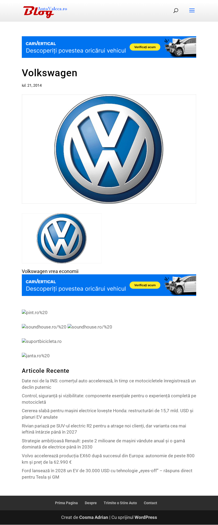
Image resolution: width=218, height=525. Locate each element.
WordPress (146, 517)
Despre (91, 503)
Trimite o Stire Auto (120, 503)
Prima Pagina (66, 503)
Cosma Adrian (93, 517)
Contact (150, 503)
